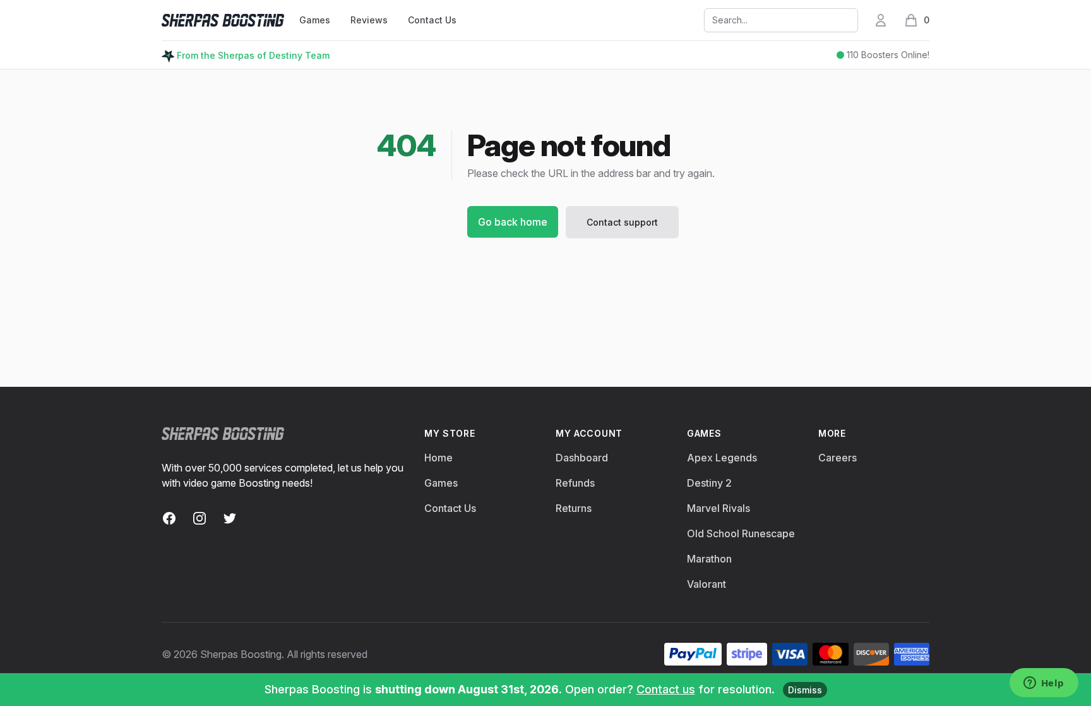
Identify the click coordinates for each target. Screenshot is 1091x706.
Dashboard (582, 457)
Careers (837, 457)
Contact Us (432, 20)
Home (438, 457)
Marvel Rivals (718, 508)
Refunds (575, 483)
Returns (574, 508)
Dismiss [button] (805, 690)
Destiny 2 (709, 483)
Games (441, 483)
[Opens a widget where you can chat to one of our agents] (1043, 684)
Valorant (706, 584)
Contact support (622, 222)
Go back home (512, 222)
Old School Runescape (741, 533)
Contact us (665, 689)
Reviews (369, 20)
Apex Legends (722, 457)
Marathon (709, 558)
